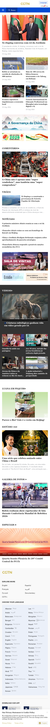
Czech (10, 636)
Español (28, 585)
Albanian (10, 608)
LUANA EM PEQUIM (13, 389)
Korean (10, 691)
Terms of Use (19, 723)
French (11, 651)
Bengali (9, 620)
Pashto (33, 640)
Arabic (10, 612)
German (11, 655)
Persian (33, 628)
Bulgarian (12, 624)
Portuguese (36, 636)
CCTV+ (4, 597)
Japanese (11, 687)
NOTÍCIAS (7, 219)
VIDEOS (6, 290)
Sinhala (33, 655)
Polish (33, 632)
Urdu (32, 683)
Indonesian (15, 679)
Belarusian (13, 616)
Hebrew (10, 667)
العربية (27, 589)
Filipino (11, 647)
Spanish (34, 659)
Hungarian (12, 675)
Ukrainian (36, 679)
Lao (31, 608)
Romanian (35, 643)
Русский (5, 593)
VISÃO (5, 192)
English (4, 585)
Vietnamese (36, 687)
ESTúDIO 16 (9, 427)
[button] (8, 506)
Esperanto (12, 643)
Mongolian (35, 616)
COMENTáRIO (10, 148)
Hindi (9, 671)
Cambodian (11, 628)
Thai (31, 671)
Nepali (32, 624)
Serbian (34, 651)
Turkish (33, 675)
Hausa (10, 663)
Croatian (11, 632)
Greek (11, 659)
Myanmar (36, 620)
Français (5, 589)
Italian (10, 683)
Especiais (8, 525)
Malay (36, 612)
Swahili (34, 663)
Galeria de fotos (13, 479)
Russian (34, 647)
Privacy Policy (6, 723)
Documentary (30, 593)
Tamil (32, 667)
